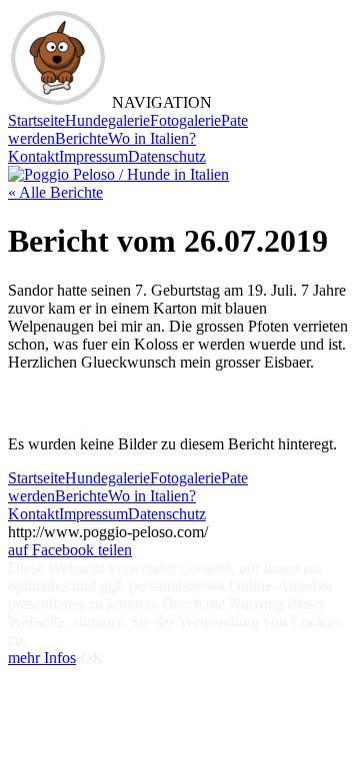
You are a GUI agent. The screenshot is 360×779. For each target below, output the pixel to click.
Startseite (36, 120)
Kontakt (33, 156)
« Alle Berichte (55, 192)
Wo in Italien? (152, 138)
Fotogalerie (185, 120)
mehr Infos (42, 657)
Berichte (81, 138)
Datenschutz (167, 156)
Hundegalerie (107, 120)
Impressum (93, 156)
